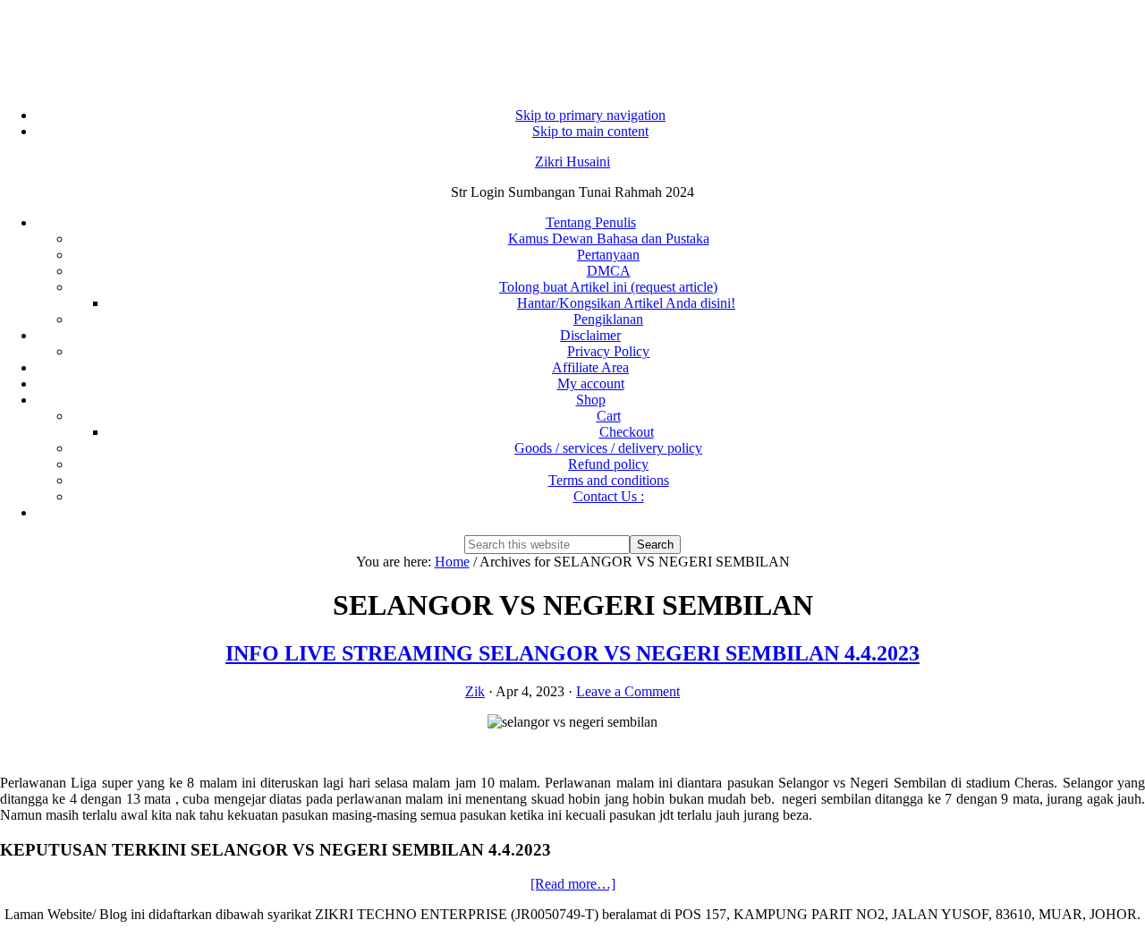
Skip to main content (590, 131)
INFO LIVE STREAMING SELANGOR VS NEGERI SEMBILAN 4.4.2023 (572, 653)
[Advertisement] (572, 44)
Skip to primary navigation (590, 115)
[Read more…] (572, 883)
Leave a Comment (628, 691)
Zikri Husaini (572, 161)
